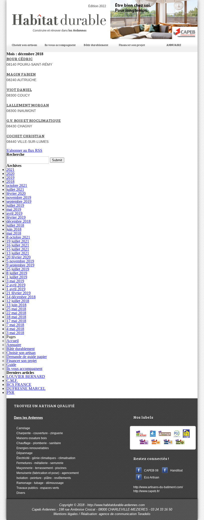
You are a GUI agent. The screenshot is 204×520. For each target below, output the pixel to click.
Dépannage (23, 453)
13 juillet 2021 (17, 253)
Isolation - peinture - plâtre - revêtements (42, 478)
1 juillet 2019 (16, 277)
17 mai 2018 (16, 321)
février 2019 (16, 217)
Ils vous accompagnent (60, 45)
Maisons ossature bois (30, 438)
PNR (10, 392)
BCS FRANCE (18, 384)
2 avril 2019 (15, 285)
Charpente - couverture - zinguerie (38, 433)
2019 (10, 177)
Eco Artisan (151, 477)
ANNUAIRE (173, 45)
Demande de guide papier (26, 357)
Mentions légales (65, 514)
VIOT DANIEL (19, 89)
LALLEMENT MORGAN (27, 104)
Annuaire (13, 345)
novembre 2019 (18, 197)
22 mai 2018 (16, 313)
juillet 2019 (15, 205)
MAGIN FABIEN (21, 74)
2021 (10, 169)
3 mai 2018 (15, 333)
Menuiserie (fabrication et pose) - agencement (46, 473)
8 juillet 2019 (16, 273)
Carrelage (22, 428)
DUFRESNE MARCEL (26, 388)
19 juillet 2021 (17, 241)
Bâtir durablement (96, 45)
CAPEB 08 (151, 470)
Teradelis (144, 514)
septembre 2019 (18, 201)
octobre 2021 (16, 185)
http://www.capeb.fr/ (146, 491)
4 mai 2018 (15, 329)
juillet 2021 (15, 189)
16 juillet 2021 (17, 245)
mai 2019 (13, 209)
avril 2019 (14, 213)
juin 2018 (13, 229)
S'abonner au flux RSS (24, 150)
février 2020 (16, 193)
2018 (10, 181)
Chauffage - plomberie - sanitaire (37, 443)
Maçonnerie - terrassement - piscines (40, 468)
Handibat (176, 470)
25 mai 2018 (16, 309)
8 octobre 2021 (18, 237)
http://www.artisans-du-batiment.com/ (158, 487)
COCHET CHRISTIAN (25, 135)
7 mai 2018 (15, 325)
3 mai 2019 (15, 281)
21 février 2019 (18, 293)
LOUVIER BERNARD (25, 376)
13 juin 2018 (16, 305)
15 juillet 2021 (17, 249)
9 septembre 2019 (20, 265)
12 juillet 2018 (17, 301)
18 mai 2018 (16, 317)
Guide (11, 365)
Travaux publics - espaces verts (36, 488)
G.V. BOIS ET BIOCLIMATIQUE (33, 120)
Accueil (12, 341)
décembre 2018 (18, 221)
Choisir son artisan (24, 45)
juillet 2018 (15, 225)
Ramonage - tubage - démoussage (39, 483)
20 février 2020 (18, 257)
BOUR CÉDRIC (19, 58)
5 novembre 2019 (20, 261)
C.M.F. (12, 380)
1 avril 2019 (15, 289)
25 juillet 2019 (17, 269)
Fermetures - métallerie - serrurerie (38, 463)
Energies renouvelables (31, 448)
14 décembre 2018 (21, 297)
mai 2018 (13, 233)
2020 (10, 173)
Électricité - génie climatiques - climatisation (44, 458)
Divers (19, 493)
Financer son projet (132, 45)
